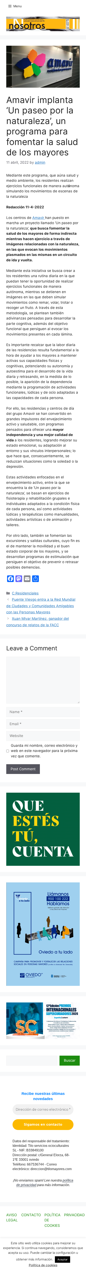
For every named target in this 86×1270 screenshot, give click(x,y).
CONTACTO (31, 1215)
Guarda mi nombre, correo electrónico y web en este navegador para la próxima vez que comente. (44, 750)
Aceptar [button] (62, 1259)
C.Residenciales (25, 593)
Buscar (69, 1060)
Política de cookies (43, 1265)
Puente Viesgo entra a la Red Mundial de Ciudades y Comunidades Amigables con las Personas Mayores (40, 605)
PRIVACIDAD (74, 1215)
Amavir (38, 218)
